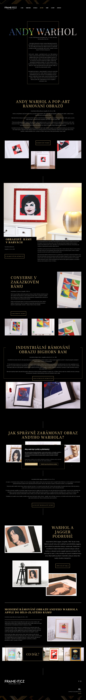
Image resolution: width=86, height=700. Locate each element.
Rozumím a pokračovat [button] (31, 464)
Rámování (28, 7)
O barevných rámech (15, 256)
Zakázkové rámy (18, 313)
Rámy (47, 7)
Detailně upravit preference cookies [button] (49, 464)
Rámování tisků (43, 143)
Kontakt (59, 7)
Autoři (41, 7)
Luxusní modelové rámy (43, 505)
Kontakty (79, 693)
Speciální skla (62, 566)
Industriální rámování (43, 378)
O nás (22, 7)
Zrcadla (35, 7)
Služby (52, 7)
